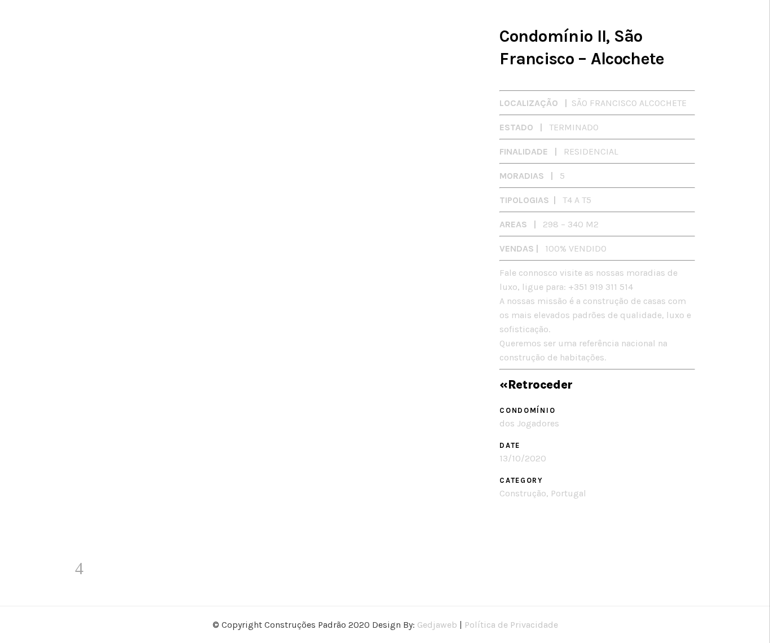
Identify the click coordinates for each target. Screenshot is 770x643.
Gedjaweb (437, 624)
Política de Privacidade (511, 624)
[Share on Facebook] (503, 529)
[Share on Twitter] (519, 529)
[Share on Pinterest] (534, 529)
